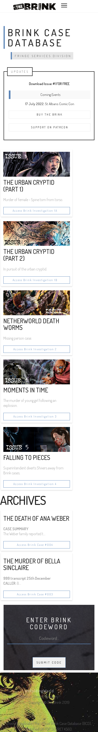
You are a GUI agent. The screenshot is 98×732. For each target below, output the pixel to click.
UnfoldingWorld (39, 690)
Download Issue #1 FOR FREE (49, 83)
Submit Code (49, 662)
